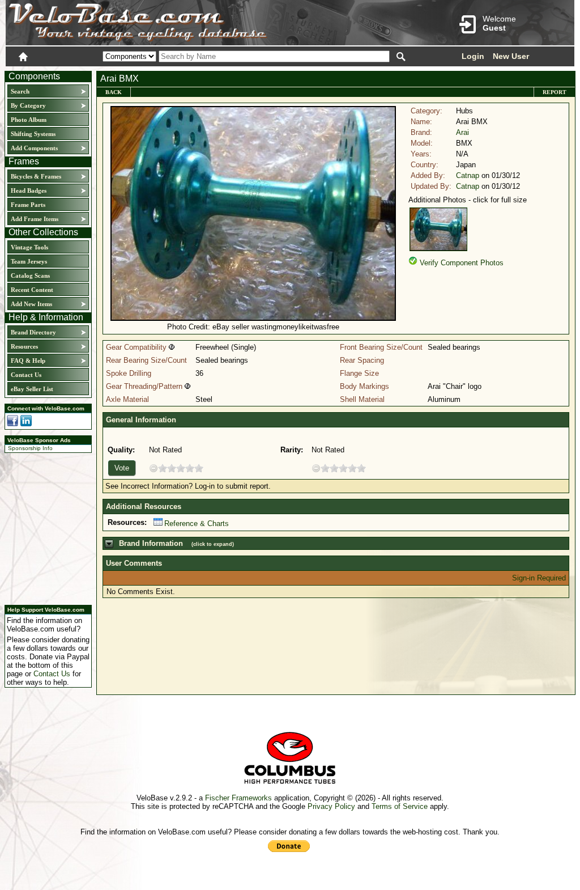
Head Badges (28, 190)
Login (473, 56)
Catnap (467, 175)
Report (554, 92)
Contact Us (26, 374)
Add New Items (31, 303)
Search (20, 91)
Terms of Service (400, 806)
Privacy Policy (331, 806)
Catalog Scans (30, 275)
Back (113, 92)
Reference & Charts (196, 523)
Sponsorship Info (30, 448)
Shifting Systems (33, 133)
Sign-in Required (539, 578)
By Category (28, 105)
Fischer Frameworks (238, 798)
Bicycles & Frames (37, 176)
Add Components (34, 148)
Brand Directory (33, 332)
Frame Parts (28, 204)
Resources (24, 346)
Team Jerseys (29, 261)
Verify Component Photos (462, 262)
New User (511, 56)
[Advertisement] (45, 527)
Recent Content (32, 289)
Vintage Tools (29, 247)
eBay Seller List (32, 388)
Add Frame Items (34, 218)
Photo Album (28, 119)
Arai (462, 132)
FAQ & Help (28, 360)
